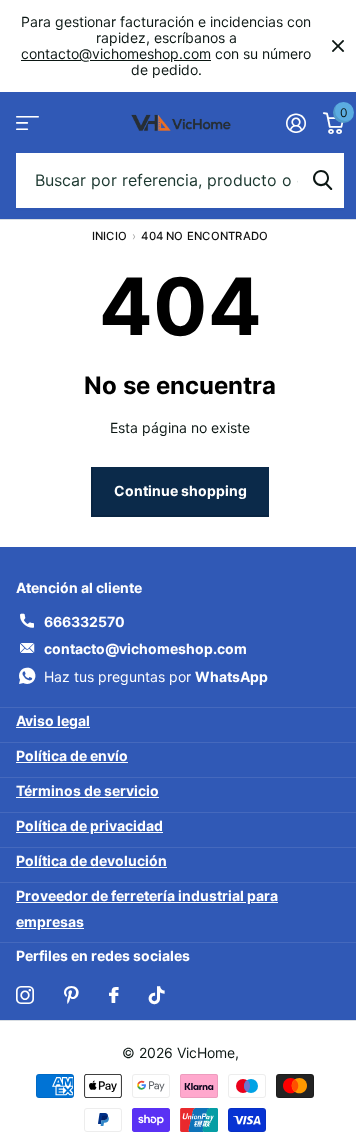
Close (338, 46)
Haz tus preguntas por (156, 676)
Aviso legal (53, 720)
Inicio (109, 236)
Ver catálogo (27, 122)
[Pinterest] (71, 995)
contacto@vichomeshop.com (116, 53)
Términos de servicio (87, 790)
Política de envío (72, 755)
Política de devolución (91, 860)
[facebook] (114, 995)
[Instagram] (25, 995)
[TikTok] (157, 995)
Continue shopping (180, 490)
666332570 (84, 621)
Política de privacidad (89, 825)
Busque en (322, 180)
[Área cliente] (295, 123)
